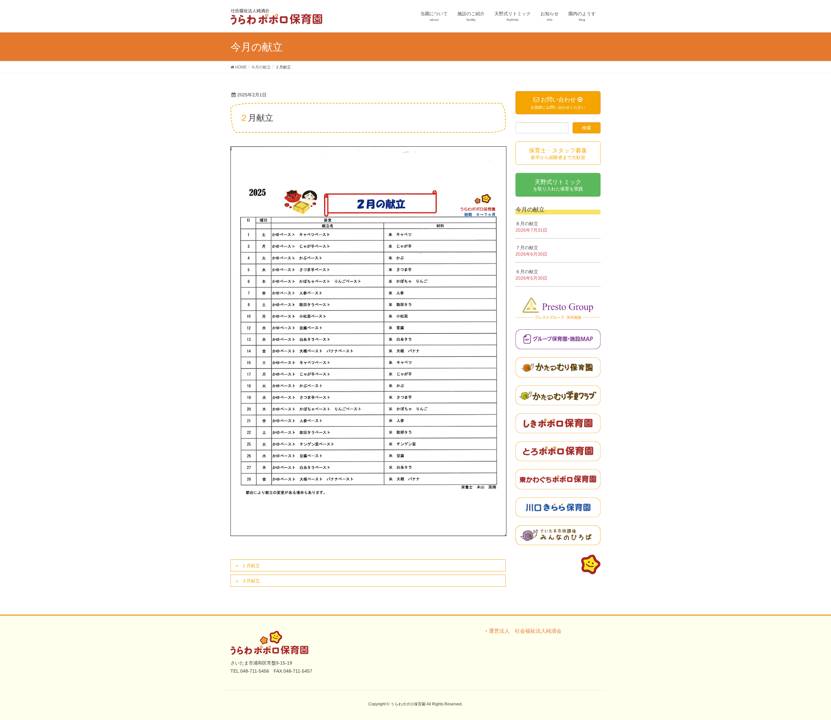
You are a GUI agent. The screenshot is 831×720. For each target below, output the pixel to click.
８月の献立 (526, 223)
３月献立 (251, 580)
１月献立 (251, 565)
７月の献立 (526, 247)
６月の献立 (526, 271)
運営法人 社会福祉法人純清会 (525, 631)
